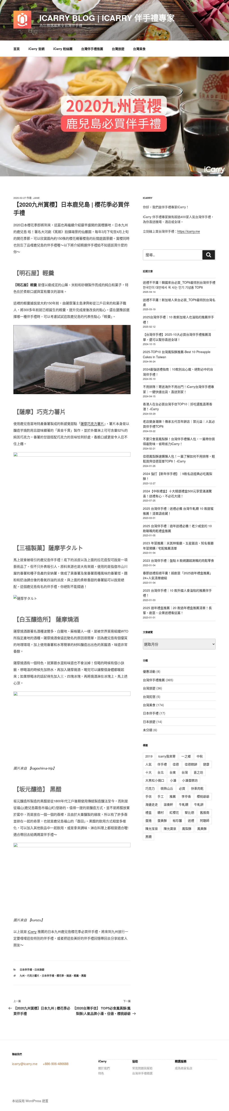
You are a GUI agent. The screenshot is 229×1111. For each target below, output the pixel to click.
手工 (160, 796)
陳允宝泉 (151, 828)
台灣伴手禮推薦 (92, 48)
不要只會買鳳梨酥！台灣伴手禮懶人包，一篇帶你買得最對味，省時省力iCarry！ (179, 441)
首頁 (16, 48)
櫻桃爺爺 (203, 796)
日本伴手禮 (26, 969)
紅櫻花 (174, 812)
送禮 (191, 820)
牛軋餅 (199, 804)
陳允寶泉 (170, 828)
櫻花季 (60, 975)
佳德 (176, 764)
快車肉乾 (197, 788)
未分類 (147, 730)
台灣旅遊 (118, 48)
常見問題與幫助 (142, 1068)
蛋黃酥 (162, 820)
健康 (206, 764)
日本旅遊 (39, 969)
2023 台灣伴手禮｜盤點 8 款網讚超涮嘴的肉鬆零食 (178, 560)
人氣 (148, 764)
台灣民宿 (149, 696)
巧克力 (150, 788)
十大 (148, 772)
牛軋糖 (183, 804)
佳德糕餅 (191, 764)
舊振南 (204, 812)
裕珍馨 (177, 820)
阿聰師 (204, 820)
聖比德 (189, 812)
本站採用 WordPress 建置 (30, 1101)
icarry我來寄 (167, 756)
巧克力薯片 (33, 975)
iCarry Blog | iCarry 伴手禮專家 (107, 17)
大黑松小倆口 (154, 780)
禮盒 (148, 812)
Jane (36, 198)
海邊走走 (151, 804)
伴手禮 (162, 764)
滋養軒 (168, 804)
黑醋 (83, 975)
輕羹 (76, 975)
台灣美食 (139, 48)
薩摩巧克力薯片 (92, 423)
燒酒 (68, 975)
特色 (101, 1073)
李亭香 (186, 796)
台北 (160, 772)
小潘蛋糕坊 (190, 780)
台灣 (185, 772)
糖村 (160, 812)
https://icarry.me (188, 231)
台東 (173, 772)
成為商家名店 (183, 1068)
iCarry (32, 931)
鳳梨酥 (186, 828)
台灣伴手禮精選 (142, 1073)
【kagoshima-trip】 (42, 768)
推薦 (173, 796)
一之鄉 (186, 756)
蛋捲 (148, 820)
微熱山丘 (167, 788)
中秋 (200, 756)
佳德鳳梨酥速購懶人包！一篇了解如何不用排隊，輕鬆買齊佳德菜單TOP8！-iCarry (179, 458)
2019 (149, 756)
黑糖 (148, 836)
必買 (182, 788)
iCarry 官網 (36, 48)
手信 (148, 796)
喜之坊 (198, 772)
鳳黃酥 (202, 828)
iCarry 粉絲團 (62, 48)
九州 (22, 975)
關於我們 (104, 1068)
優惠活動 (149, 671)
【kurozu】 (36, 920)
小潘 (173, 780)
